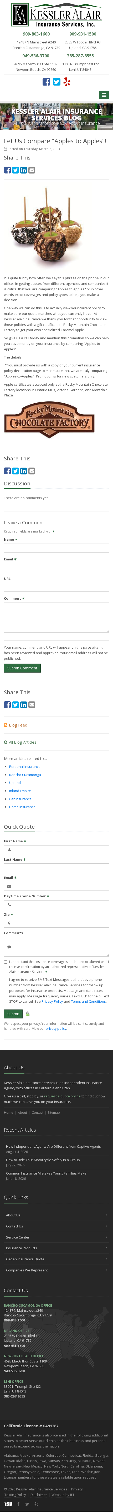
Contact (37, 1112)
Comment (14, 598)
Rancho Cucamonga (25, 774)
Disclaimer (38, 1494)
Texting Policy (15, 1494)
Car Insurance (20, 799)
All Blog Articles (23, 742)
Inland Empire (20, 790)
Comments (13, 933)
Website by (63, 1494)
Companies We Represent (27, 1270)
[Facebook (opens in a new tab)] (46, 82)
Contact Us (14, 1226)
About (22, 1112)
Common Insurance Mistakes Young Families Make (46, 1176)
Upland (15, 782)
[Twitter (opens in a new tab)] (56, 82)
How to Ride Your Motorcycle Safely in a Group (43, 1162)
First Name (15, 841)
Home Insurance (22, 806)
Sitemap (54, 1112)
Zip (8, 914)
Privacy (77, 1489)
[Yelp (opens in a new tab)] (67, 82)
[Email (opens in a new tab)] (31, 170)
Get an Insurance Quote (25, 1259)
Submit (13, 1013)
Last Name (15, 859)
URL (7, 578)
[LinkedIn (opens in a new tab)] (23, 170)
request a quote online (62, 1096)
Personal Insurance (24, 766)
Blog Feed (18, 725)
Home (8, 1112)
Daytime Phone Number (26, 896)
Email (10, 559)
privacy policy (56, 1028)
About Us (13, 1215)
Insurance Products (21, 1248)
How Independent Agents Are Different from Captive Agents (53, 1149)
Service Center (17, 1237)
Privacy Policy (52, 1001)
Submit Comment (22, 667)
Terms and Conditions (88, 1001)
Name (11, 539)
